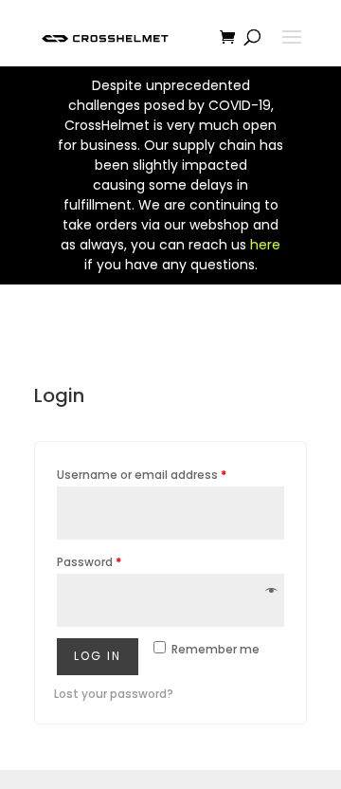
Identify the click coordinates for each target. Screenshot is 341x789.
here (265, 244)
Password (89, 562)
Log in (97, 656)
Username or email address (141, 475)
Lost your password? (113, 694)
